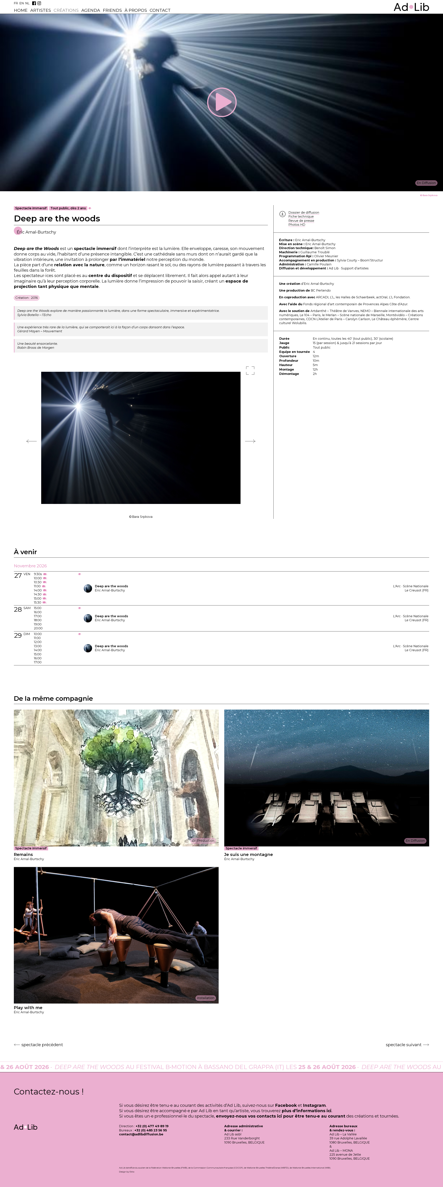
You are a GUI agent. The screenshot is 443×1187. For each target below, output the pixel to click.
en (21, 3)
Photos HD (296, 225)
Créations (66, 10)
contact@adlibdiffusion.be (141, 1134)
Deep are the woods (111, 586)
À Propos (136, 10)
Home (21, 10)
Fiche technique (301, 216)
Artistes (40, 10)
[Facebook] (34, 3)
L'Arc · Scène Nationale (410, 586)
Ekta (132, 1171)
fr (16, 3)
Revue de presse (301, 221)
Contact (160, 10)
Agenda (90, 10)
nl (27, 3)
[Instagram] (39, 3)
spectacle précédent (42, 1044)
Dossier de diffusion (303, 212)
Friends (112, 10)
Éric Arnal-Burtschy (36, 232)
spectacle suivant (404, 1044)
